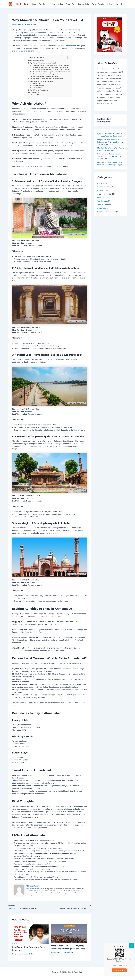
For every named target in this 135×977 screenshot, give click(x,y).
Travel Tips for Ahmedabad (39, 90)
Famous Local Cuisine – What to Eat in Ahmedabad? (47, 78)
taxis (14, 783)
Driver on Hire (112, 4)
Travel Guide (16, 954)
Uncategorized (102, 208)
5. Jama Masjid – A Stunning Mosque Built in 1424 (48, 74)
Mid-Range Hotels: (38, 85)
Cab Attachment (103, 183)
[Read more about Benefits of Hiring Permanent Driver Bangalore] (30, 934)
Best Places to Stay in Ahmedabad (41, 81)
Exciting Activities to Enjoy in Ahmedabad (44, 76)
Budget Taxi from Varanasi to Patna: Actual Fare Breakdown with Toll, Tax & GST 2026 (110, 142)
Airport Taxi (70, 4)
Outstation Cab (57, 4)
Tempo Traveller (98, 4)
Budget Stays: (37, 87)
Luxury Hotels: (37, 83)
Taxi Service (43, 4)
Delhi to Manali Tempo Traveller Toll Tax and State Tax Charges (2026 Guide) (109, 156)
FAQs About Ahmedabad (38, 95)
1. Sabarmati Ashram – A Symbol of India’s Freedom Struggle (51, 65)
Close (131, 945)
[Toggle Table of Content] (68, 57)
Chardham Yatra (103, 187)
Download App (119, 970)
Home (34, 4)
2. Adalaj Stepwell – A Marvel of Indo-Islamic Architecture (50, 67)
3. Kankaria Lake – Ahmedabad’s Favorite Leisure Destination (51, 69)
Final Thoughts (34, 92)
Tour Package (102, 201)
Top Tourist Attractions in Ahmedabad (43, 63)
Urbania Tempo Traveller (106, 212)
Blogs (123, 4)
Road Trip (101, 198)
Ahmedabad (71, 46)
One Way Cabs (83, 4)
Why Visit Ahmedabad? (37, 60)
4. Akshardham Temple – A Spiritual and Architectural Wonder (51, 72)
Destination (101, 190)
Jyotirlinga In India (104, 194)
